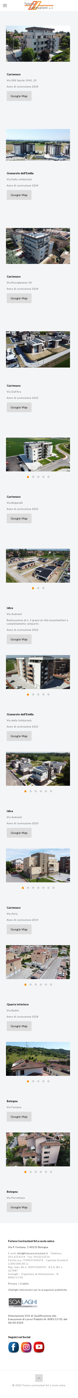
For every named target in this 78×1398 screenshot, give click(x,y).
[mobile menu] (5, 5)
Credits (24, 1283)
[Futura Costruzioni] (39, 5)
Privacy (12, 1283)
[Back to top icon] (39, 1378)
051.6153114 (16, 1256)
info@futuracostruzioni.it (32, 1253)
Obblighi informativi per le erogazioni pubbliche (37, 1289)
